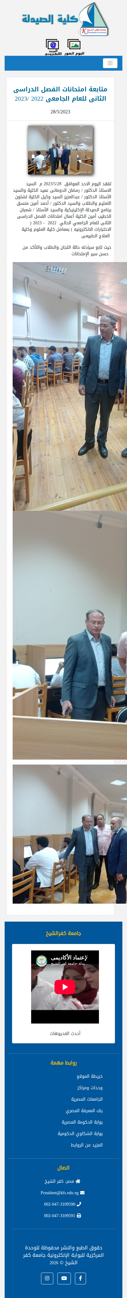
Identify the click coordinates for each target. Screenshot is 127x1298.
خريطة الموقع (90, 1076)
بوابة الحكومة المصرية (82, 1122)
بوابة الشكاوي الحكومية (80, 1133)
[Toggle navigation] (110, 63)
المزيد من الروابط (87, 1145)
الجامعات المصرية (87, 1099)
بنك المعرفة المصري (84, 1111)
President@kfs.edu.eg (60, 1193)
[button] (80, 1278)
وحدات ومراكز (90, 1088)
